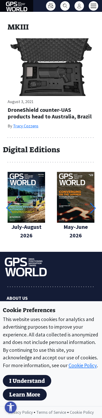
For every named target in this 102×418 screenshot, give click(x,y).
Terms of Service (51, 412)
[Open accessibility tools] (11, 407)
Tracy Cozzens (25, 126)
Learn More (24, 394)
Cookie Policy (83, 365)
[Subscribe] (51, 6)
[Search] (65, 6)
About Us (17, 298)
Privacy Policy (20, 412)
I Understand (27, 381)
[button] (93, 208)
